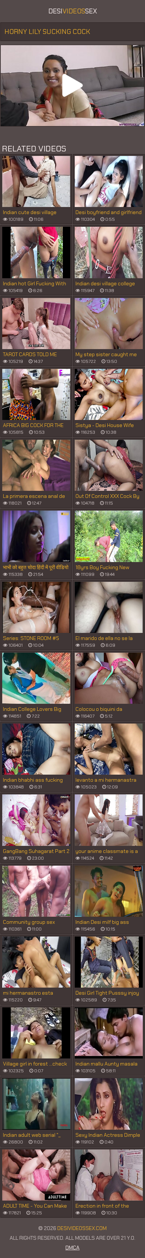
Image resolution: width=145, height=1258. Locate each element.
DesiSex (72, 11)
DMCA (72, 1247)
